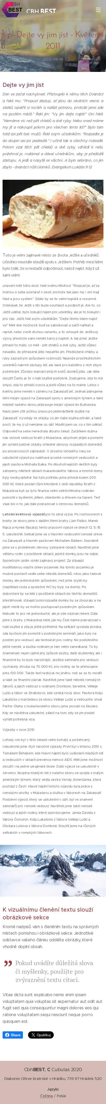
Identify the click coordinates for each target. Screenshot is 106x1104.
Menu (98, 9)
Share (15, 1035)
